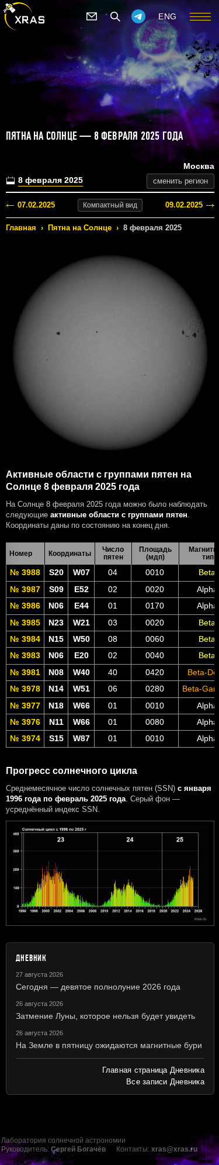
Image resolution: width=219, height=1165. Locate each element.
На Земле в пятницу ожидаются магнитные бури (109, 1045)
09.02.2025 (184, 204)
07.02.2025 (36, 204)
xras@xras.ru (174, 1149)
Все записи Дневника (165, 1081)
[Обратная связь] (91, 16)
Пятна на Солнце (80, 227)
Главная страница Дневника (153, 1070)
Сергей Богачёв (78, 1149)
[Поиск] (115, 16)
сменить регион (180, 181)
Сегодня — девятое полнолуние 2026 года (98, 986)
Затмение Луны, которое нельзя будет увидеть (105, 1016)
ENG (167, 16)
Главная (21, 227)
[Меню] (200, 16)
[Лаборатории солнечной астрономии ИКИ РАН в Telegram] (138, 16)
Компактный (110, 205)
